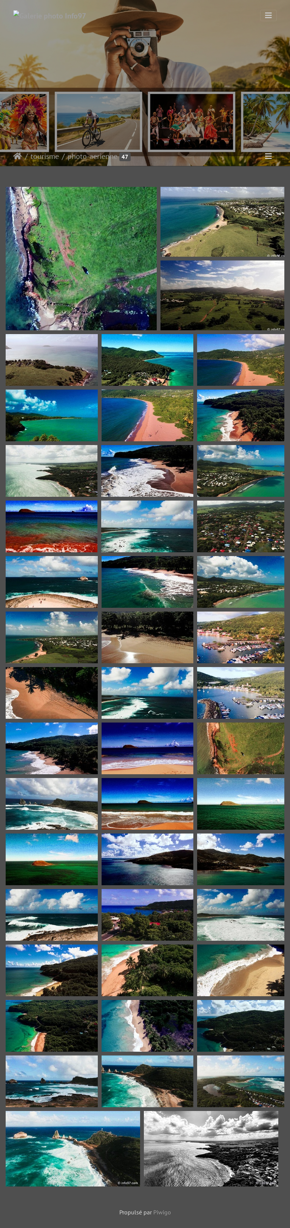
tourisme (45, 156)
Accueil (17, 156)
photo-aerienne (92, 156)
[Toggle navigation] (268, 15)
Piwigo (162, 1212)
